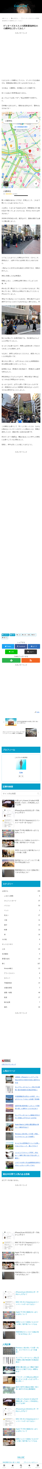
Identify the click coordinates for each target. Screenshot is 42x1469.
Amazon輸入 (22, 968)
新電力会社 (21, 959)
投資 (22, 997)
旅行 (22, 925)
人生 (19, 635)
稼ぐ (34, 635)
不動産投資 (22, 983)
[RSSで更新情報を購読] (30, 660)
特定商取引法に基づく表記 (11, 1462)
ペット (22, 910)
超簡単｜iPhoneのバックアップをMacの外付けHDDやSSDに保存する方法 (27, 1079)
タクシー (22, 978)
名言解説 (21, 954)
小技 (22, 920)
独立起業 (22, 1002)
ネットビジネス (21, 944)
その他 (21, 939)
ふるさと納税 (22, 896)
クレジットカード (22, 901)
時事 (13, 635)
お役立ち (6, 635)
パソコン (22, 905)
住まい (22, 915)
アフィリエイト (22, 973)
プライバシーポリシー (31, 1462)
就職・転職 (22, 992)
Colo (21, 772)
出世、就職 (27, 635)
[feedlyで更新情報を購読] (11, 660)
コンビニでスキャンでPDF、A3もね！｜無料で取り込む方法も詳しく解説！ (27, 1155)
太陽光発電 (22, 988)
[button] (30, 652)
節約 (22, 1007)
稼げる (5, 637)
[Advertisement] (21, 55)
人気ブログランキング (9, 1064)
